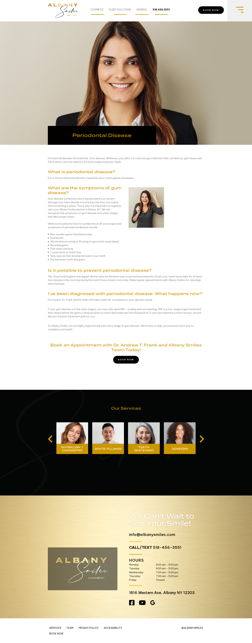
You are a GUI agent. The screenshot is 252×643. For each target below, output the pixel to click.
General (141, 9)
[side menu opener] (239, 10)
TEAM (69, 627)
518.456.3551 (161, 9)
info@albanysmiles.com (152, 534)
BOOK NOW (211, 10)
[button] (50, 439)
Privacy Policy (89, 627)
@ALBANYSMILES (192, 627)
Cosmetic (97, 9)
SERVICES (55, 627)
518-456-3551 (167, 547)
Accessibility (113, 627)
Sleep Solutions (120, 9)
